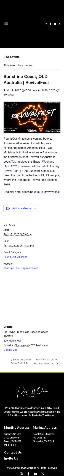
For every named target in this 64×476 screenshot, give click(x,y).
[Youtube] (55, 23)
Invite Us (11, 458)
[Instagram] (46, 23)
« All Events (12, 57)
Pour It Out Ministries (15, 257)
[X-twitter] (59, 23)
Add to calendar (22, 208)
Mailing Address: (45, 427)
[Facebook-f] (50, 23)
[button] (6, 24)
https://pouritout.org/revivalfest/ (41, 192)
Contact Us (13, 452)
